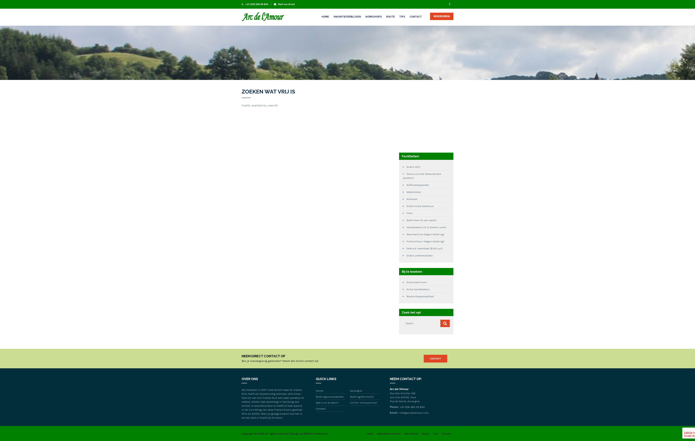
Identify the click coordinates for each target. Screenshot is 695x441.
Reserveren (442, 16)
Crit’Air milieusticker (363, 402)
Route (390, 16)
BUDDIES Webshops (315, 433)
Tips (402, 16)
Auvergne (356, 390)
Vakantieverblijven (347, 16)
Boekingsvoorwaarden (330, 396)
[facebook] (449, 4)
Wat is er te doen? (327, 402)
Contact (416, 16)
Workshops (373, 16)
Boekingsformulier (362, 396)
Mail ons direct (286, 4)
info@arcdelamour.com (414, 412)
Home (325, 16)
